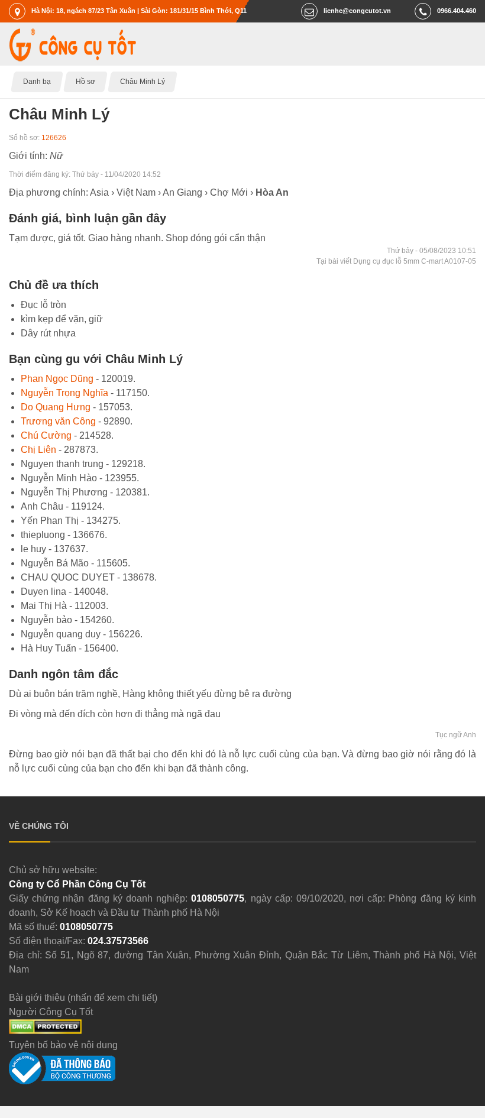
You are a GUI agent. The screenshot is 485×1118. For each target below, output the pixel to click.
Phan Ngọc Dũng (57, 379)
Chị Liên (38, 450)
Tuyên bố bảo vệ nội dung (63, 1045)
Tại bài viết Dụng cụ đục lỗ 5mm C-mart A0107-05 (396, 261)
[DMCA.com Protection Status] (45, 1031)
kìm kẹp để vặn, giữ (62, 319)
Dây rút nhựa (48, 333)
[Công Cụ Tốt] (72, 58)
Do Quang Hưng (55, 407)
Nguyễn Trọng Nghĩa (64, 393)
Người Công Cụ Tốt (51, 1012)
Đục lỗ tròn (43, 305)
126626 (53, 138)
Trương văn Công (58, 421)
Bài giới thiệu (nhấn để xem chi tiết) (83, 998)
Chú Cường (46, 435)
